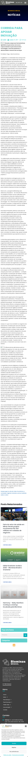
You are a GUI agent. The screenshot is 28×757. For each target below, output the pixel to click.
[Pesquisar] (25, 635)
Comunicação (6, 707)
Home (4, 694)
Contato (5, 709)
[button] (26, 726)
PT (19, 2)
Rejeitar (14, 747)
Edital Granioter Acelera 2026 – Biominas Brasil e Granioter (12, 568)
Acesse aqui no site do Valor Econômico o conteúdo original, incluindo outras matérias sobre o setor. (13, 493)
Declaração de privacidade (18, 755)
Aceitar (14, 743)
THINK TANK (6, 704)
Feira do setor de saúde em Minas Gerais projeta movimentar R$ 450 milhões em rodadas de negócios (13, 528)
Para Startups (6, 699)
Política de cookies (7, 755)
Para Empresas (7, 702)
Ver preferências (14, 751)
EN (16, 2)
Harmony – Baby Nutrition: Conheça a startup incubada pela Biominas (13, 605)
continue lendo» (7, 545)
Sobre (4, 697)
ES (21, 2)
